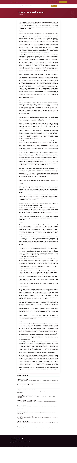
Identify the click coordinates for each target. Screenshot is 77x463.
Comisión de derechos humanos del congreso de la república (29, 416)
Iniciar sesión (54, 1)
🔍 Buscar (54, 5)
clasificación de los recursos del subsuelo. (25, 384)
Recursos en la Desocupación (22, 410)
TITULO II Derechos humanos (22, 379)
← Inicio (48, 1)
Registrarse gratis (63, 1)
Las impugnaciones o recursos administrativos (26, 389)
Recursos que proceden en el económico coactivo (26, 395)
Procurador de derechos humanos (23, 421)
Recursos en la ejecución (22, 405)
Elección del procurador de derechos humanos (26, 426)
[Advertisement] (38, 455)
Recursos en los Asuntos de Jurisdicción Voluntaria (26, 400)
